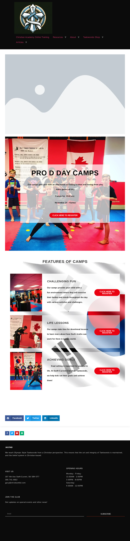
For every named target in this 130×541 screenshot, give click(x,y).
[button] (14, 418)
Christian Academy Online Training (32, 37)
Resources (58, 37)
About (73, 37)
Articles (19, 42)
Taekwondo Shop (91, 37)
